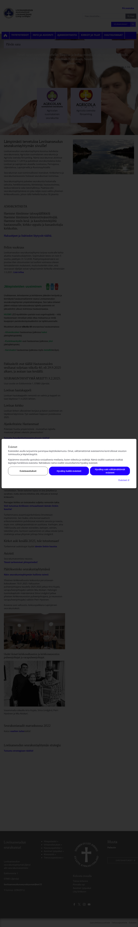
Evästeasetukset (28, 470)
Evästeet (124, 480)
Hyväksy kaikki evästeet (69, 470)
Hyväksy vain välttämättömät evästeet (110, 471)
